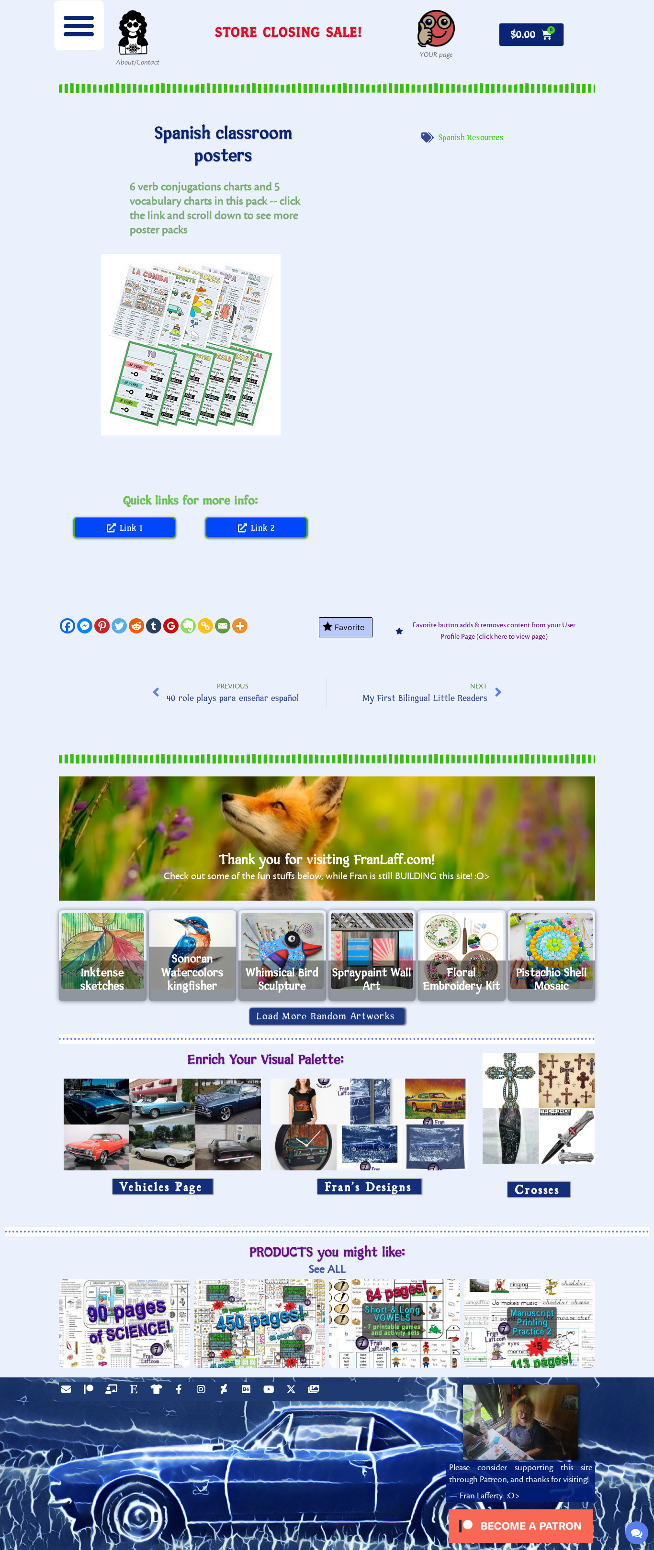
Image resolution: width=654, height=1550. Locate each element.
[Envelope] (68, 1391)
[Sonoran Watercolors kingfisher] (193, 951)
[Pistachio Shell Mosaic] (552, 951)
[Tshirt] (158, 1391)
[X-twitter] (293, 1391)
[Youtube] (271, 1391)
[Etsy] (136, 1391)
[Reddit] (136, 625)
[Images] (316, 1391)
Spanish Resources (471, 137)
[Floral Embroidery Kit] (462, 951)
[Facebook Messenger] (84, 625)
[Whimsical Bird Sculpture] (282, 951)
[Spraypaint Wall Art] (372, 951)
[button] (79, 25)
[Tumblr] (153, 625)
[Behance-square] (248, 1391)
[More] (240, 625)
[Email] (222, 625)
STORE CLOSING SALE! (288, 31)
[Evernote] (188, 625)
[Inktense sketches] (103, 951)
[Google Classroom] (171, 625)
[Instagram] (203, 1391)
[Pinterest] (102, 625)
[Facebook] (67, 625)
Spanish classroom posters (224, 144)
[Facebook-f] (181, 1391)
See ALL (327, 1269)
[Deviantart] (226, 1391)
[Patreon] (91, 1391)
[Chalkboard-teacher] (113, 1391)
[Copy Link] (205, 625)
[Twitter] (119, 625)
